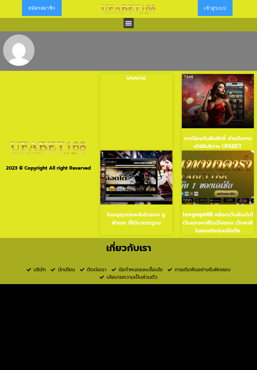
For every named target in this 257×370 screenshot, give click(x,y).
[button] (128, 23)
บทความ (136, 78)
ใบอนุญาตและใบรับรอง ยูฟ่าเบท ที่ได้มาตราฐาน (136, 218)
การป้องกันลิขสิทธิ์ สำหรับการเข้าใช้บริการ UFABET (218, 142)
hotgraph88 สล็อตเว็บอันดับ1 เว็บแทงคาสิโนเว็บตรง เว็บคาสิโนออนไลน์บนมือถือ (218, 222)
